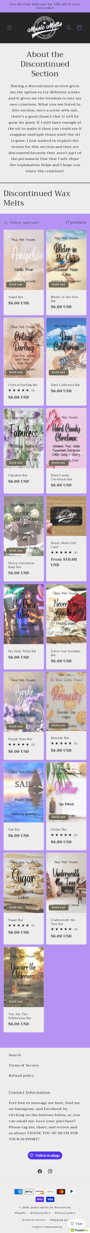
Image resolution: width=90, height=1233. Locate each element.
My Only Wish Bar (22, 651)
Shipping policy (61, 1220)
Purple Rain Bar (20, 739)
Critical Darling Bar (23, 385)
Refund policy (21, 1076)
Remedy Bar (60, 738)
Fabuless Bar (18, 475)
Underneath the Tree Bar (63, 922)
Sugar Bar (15, 920)
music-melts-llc (42, 1207)
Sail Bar (14, 830)
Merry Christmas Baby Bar (21, 565)
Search (15, 1055)
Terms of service (34, 1220)
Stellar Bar (59, 830)
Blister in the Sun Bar (64, 299)
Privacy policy (65, 1213)
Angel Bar (15, 297)
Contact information (47, 1227)
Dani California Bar (65, 385)
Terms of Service (24, 1065)
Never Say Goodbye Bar (66, 653)
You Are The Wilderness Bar (19, 1016)
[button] (9, 28)
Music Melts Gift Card (63, 545)
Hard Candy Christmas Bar (62, 477)
